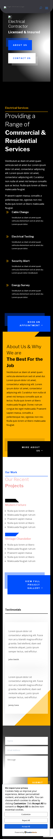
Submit (37, 782)
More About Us (31, 449)
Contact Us (22, 58)
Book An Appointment (30, 324)
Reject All (26, 820)
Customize (26, 814)
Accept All (26, 826)
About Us (20, 45)
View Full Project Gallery (32, 584)
